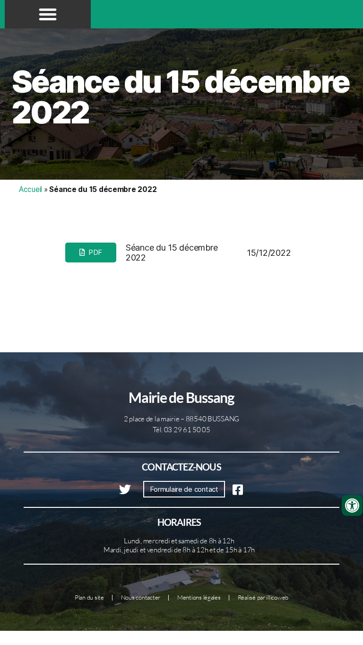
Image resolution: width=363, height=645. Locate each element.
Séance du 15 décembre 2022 (180, 97)
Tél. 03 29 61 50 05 (181, 429)
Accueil (30, 189)
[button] (48, 14)
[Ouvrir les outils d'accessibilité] (352, 505)
